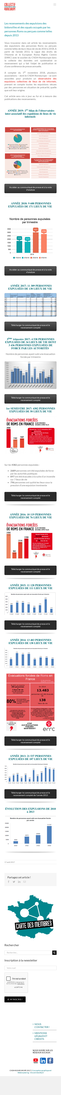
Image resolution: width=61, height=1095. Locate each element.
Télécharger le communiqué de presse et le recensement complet (30, 326)
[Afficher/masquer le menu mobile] (55, 4)
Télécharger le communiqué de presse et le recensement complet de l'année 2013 (30, 793)
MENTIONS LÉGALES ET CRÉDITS (40, 1036)
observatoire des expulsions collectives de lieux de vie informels (30, 80)
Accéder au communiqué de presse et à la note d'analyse (30, 188)
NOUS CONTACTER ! (42, 1025)
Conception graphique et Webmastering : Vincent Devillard (35, 1071)
